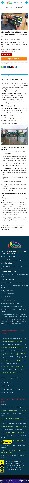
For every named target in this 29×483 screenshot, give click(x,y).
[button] (2, 2)
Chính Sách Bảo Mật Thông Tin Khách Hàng (12, 389)
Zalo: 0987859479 (5, 297)
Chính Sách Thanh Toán (7, 392)
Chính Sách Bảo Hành (7, 383)
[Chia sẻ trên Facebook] (5, 67)
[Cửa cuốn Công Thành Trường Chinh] (14, 2)
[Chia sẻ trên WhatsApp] (2, 67)
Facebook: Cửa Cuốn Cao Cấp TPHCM (11, 306)
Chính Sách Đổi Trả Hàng (7, 386)
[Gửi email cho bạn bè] (10, 67)
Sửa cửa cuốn (19, 7)
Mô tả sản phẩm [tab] (5, 75)
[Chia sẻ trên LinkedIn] (16, 67)
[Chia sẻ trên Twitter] (8, 67)
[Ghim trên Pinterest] (13, 67)
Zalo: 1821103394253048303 (8, 300)
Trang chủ (9, 7)
